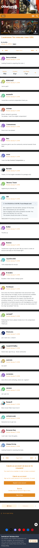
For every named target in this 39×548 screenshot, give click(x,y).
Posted (13, 59)
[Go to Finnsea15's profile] (3, 403)
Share (10, 506)
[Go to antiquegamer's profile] (3, 417)
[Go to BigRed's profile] (3, 228)
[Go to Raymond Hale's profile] (3, 431)
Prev (6, 50)
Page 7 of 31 (19, 50)
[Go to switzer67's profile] (3, 315)
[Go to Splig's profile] (3, 139)
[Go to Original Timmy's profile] (3, 184)
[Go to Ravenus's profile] (3, 244)
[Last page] (36, 50)
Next (32, 50)
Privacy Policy (5, 545)
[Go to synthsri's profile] (3, 109)
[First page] (2, 50)
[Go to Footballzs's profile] (3, 288)
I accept (34, 541)
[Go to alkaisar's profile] (3, 389)
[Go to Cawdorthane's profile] (3, 125)
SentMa (5, 42)
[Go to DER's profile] (3, 198)
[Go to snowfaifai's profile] (3, 375)
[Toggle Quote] (4, 203)
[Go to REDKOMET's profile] (3, 81)
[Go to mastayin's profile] (3, 361)
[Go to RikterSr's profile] (3, 170)
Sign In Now (19, 495)
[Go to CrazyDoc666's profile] (3, 260)
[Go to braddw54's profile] (3, 95)
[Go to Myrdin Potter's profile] (3, 445)
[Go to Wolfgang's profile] (3, 333)
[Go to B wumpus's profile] (3, 274)
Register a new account (19, 483)
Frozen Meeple (24, 203)
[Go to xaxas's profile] (3, 155)
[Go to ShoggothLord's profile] (3, 58)
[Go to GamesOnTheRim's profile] (3, 347)
